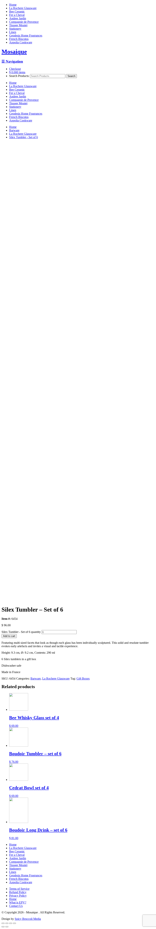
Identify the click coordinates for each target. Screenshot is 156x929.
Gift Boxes (83, 678)
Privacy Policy (18, 895)
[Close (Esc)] (3, 923)
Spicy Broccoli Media (28, 918)
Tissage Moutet (18, 25)
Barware (14, 130)
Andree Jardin (17, 18)
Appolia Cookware (20, 42)
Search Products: (19, 75)
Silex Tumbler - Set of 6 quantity (21, 631)
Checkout (15, 68)
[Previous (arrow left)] (3, 926)
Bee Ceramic (17, 11)
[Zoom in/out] (14, 923)
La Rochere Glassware (23, 8)
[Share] (6, 923)
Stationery (15, 28)
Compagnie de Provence (24, 21)
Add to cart (9, 636)
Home (13, 4)
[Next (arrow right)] (6, 926)
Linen (12, 32)
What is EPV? (17, 902)
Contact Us (16, 905)
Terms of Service (19, 888)
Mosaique (14, 51)
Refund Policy (17, 892)
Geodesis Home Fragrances (25, 35)
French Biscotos (19, 39)
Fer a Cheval (17, 15)
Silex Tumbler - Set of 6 (23, 137)
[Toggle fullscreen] (10, 923)
